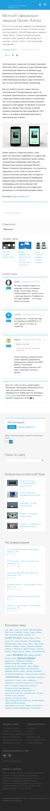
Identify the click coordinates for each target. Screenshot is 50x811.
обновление (12, 677)
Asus (11, 632)
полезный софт (29, 693)
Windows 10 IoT (10, 658)
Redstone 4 (9, 649)
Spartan (21, 651)
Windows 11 (20, 661)
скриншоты (32, 680)
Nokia (20, 644)
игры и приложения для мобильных (18, 700)
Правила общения (35, 743)
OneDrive (8, 646)
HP (33, 635)
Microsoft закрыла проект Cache (8, 254)
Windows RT (21, 666)
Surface (28, 651)
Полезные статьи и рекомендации (17, 688)
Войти (11, 427)
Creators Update (35, 632)
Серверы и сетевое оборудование (17, 708)
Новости (30, 731)
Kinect (38, 638)
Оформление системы (12, 740)
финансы (21, 695)
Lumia (17, 641)
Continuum (18, 632)
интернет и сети (11, 695)
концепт (22, 671)
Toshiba (8, 655)
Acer (6, 630)
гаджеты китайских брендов (15, 703)
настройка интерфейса (14, 674)
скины (24, 680)
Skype (15, 651)
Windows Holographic (12, 663)
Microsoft (24, 641)
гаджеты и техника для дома (15, 698)
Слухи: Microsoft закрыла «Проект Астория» (39, 257)
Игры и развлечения (11, 737)
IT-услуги (40, 693)
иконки (15, 671)
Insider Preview (13, 637)
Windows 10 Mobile (12, 213)
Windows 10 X (10, 661)
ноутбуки (41, 674)
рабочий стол (10, 680)
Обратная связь (33, 737)
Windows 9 (29, 661)
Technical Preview (38, 651)
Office (31, 644)
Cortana (26, 632)
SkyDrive (8, 651)
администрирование (12, 669)
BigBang (17, 340)
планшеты (40, 677)
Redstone (38, 646)
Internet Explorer (28, 638)
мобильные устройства (27, 686)
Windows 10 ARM (34, 655)
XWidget (36, 666)
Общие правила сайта (36, 740)
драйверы (8, 671)
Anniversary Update (21, 630)
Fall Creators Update (16, 635)
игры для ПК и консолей (14, 693)
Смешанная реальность (24, 683)
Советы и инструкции (12, 731)
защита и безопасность (33, 705)
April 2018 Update (35, 630)
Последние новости (11, 728)
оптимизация (30, 677)
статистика (38, 683)
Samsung (39, 649)
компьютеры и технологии (14, 705)
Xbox (29, 666)
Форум (30, 734)
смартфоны (9, 683)
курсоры (29, 671)
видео (23, 669)
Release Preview (29, 649)
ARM (6, 632)
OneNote (16, 646)
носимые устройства (12, 690)
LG (12, 641)
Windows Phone (10, 666)
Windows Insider (27, 663)
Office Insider (39, 644)
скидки (18, 680)
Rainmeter (30, 646)
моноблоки (37, 671)
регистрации (11, 395)
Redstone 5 (18, 649)
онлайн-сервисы (38, 700)
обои (23, 677)
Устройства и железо (11, 743)
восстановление (32, 669)
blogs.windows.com (20, 196)
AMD (11, 630)
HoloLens (28, 635)
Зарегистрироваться (26, 427)
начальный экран (31, 674)
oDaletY (17, 282)
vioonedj (17, 314)
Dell (6, 635)
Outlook (23, 646)
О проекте (31, 728)
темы (7, 686)
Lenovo (7, 641)
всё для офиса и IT (28, 690)
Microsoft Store (11, 644)
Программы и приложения (14, 734)
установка (14, 686)
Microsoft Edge (34, 641)
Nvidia (25, 644)
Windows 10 (20, 654)
